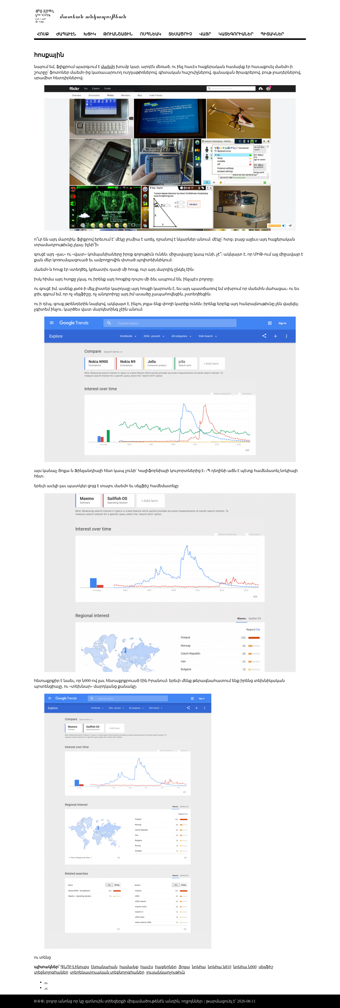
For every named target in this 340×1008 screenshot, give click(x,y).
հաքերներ (165, 967)
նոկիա (199, 967)
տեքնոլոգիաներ (51, 972)
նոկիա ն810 (219, 967)
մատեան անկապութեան (93, 15)
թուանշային (118, 34)
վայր (205, 34)
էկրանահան (104, 967)
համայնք (128, 967)
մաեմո (108, 67)
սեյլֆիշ (266, 967)
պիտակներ (272, 34)
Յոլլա (184, 967)
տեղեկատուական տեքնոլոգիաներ (107, 972)
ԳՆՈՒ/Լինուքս (74, 967)
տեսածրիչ (180, 34)
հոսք (43, 34)
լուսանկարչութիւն (165, 972)
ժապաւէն (66, 34)
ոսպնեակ (150, 34)
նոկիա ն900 (245, 967)
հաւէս (146, 967)
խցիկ (90, 34)
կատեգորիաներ (236, 34)
